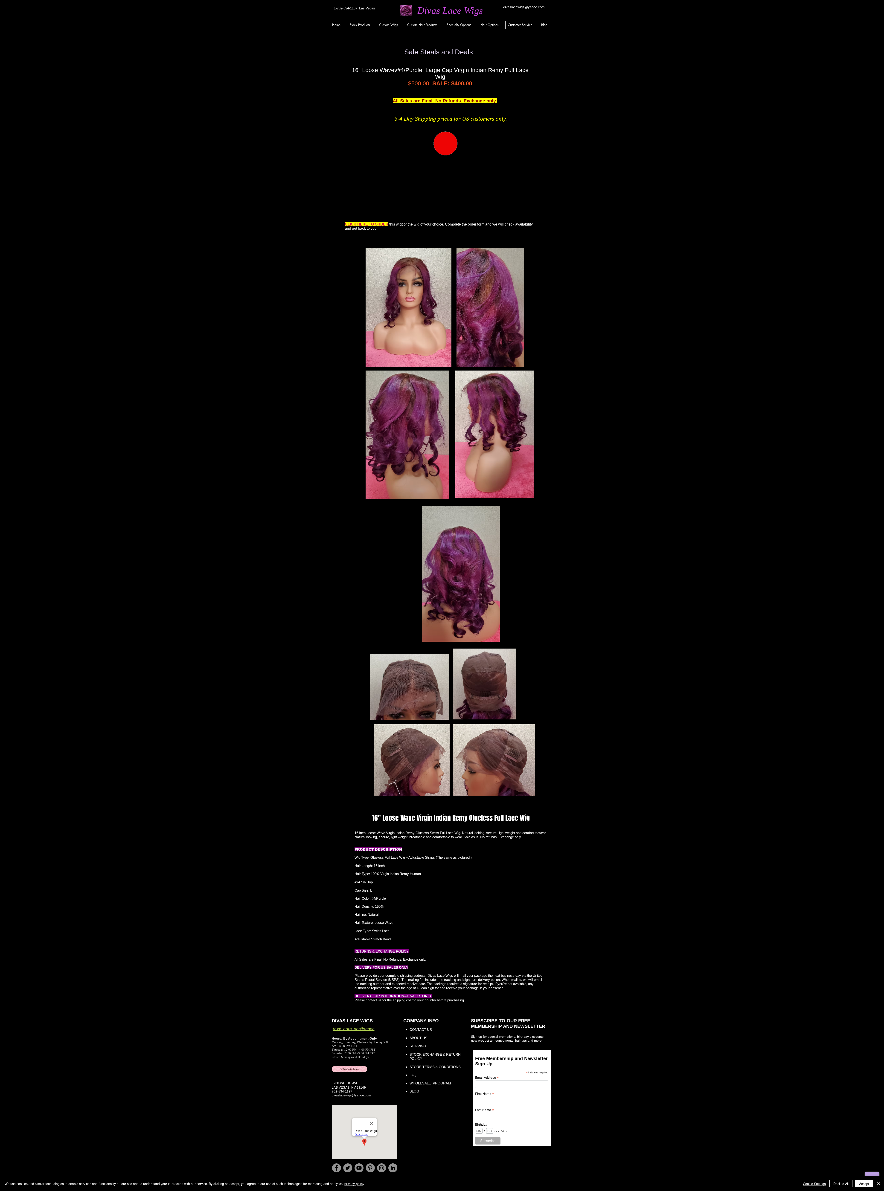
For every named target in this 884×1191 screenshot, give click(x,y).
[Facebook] (336, 1167)
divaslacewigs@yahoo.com (524, 7)
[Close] (878, 1183)
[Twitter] (347, 1167)
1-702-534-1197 (345, 8)
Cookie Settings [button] (814, 1183)
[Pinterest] (370, 1167)
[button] (362, 25)
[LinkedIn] (392, 1167)
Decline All (841, 1183)
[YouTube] (359, 1167)
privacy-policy (354, 1183)
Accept (864, 1183)
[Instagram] (381, 1167)
